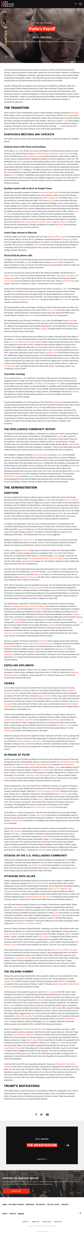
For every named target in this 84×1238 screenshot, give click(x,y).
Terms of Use (35, 1221)
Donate (21, 1214)
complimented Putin (11, 1048)
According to (47, 383)
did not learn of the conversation (43, 807)
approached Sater (45, 696)
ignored (34, 572)
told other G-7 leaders (64, 725)
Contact (12, 1214)
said (65, 121)
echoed (40, 850)
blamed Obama (53, 720)
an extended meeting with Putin (33, 1029)
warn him (31, 315)
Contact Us (25, 1221)
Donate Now (16, 1191)
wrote (14, 175)
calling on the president (24, 1016)
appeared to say (51, 352)
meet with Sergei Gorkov (49, 192)
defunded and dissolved (28, 577)
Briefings (30, 1204)
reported (20, 161)
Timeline (64, 1204)
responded (73, 444)
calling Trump (16, 820)
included (72, 465)
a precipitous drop (22, 958)
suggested (21, 529)
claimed (76, 198)
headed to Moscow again (57, 237)
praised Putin (66, 281)
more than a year (63, 222)
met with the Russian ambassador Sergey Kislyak (52, 153)
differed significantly (51, 198)
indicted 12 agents (49, 992)
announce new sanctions (13, 633)
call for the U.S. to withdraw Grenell (27, 923)
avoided (52, 839)
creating (14, 620)
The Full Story (53, 1204)
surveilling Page (67, 239)
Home (4, 1204)
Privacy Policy (46, 1221)
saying (40, 799)
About (4, 1214)
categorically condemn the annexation (18, 720)
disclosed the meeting (34, 156)
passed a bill (25, 550)
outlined (39, 1000)
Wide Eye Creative (43, 1231)
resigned (43, 328)
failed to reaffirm (43, 770)
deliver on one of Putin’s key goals (64, 950)
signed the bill (27, 561)
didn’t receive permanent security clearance (36, 222)
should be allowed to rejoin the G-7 (29, 741)
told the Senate (9, 366)
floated (15, 657)
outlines (36, 407)
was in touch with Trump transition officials (25, 342)
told (54, 918)
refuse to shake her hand (13, 934)
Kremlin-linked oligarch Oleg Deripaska (37, 643)
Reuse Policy (58, 1221)
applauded (74, 113)
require (41, 508)
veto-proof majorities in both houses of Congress (45, 558)
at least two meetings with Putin (47, 791)
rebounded (8, 654)
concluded (52, 625)
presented (7, 646)
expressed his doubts (36, 865)
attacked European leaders (38, 883)
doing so (37, 574)
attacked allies (9, 981)
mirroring (7, 730)
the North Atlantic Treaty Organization (36, 764)
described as (16, 834)
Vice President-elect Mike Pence (28, 299)
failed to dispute (32, 1040)
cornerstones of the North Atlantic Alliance (41, 775)
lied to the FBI (52, 310)
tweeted (55, 350)
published (57, 402)
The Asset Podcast (16, 1204)
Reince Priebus (63, 299)
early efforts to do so (26, 540)
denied (61, 224)
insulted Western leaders (66, 762)
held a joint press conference (22, 1034)
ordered (56, 553)
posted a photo (42, 936)
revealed (75, 614)
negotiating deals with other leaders (38, 897)
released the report (41, 455)
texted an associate (71, 500)
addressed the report (11, 476)
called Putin (40, 815)
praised (55, 556)
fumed (45, 675)
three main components (35, 588)
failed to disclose (62, 794)
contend (74, 868)
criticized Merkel (18, 907)
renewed (37, 245)
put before (59, 513)
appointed (58, 915)
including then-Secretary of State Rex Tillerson (28, 606)
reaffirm (24, 786)
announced (55, 262)
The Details (40, 1204)
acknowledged (67, 115)
